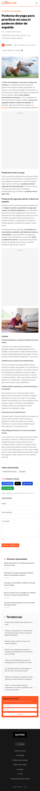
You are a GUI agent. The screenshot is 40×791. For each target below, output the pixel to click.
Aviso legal (20, 755)
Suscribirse (20, 714)
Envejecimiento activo (9, 471)
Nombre (4, 503)
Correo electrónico (7, 512)
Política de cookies (20, 765)
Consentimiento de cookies (20, 779)
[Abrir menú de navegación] (36, 3)
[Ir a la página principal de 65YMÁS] (9, 3)
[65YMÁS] (3, 45)
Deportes (22, 471)
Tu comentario (6, 521)
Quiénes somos (20, 751)
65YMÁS (8, 45)
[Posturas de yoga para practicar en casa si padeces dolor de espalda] (34, 61)
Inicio (3, 32)
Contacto (20, 769)
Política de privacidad (20, 760)
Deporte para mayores (12, 11)
